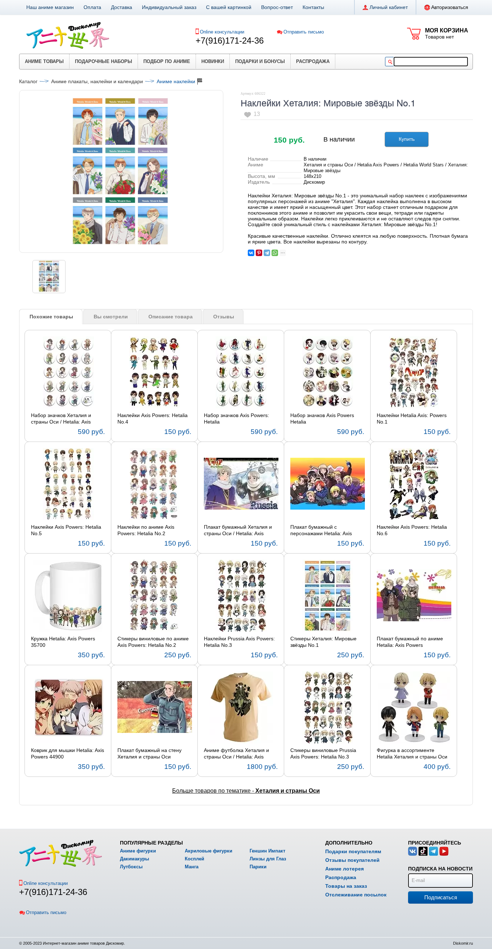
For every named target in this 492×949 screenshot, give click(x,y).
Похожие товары (51, 316)
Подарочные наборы (103, 61)
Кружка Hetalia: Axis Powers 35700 (63, 642)
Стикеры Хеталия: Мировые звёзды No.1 (323, 642)
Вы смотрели (111, 316)
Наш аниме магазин (50, 7)
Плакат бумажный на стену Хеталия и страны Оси (149, 753)
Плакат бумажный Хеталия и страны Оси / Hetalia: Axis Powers (238, 530)
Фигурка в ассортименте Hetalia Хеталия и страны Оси (412, 753)
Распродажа (313, 61)
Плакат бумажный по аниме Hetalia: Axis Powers (410, 642)
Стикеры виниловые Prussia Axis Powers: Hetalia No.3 (323, 753)
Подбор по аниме (166, 61)
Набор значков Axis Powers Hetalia (322, 418)
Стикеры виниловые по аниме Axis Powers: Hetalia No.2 (153, 642)
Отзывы (223, 316)
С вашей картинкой (228, 7)
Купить (407, 139)
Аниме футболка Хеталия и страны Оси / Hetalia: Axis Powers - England (236, 753)
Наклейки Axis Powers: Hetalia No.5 (66, 530)
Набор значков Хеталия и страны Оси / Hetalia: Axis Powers (61, 418)
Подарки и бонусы (260, 61)
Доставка (121, 7)
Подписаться (440, 897)
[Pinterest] (259, 253)
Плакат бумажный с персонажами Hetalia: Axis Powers (321, 530)
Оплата (92, 7)
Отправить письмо (303, 32)
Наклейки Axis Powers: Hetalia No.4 (152, 418)
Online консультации (222, 32)
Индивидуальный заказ (169, 7)
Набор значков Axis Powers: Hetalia (236, 418)
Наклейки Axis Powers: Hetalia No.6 (412, 530)
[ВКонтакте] (251, 253)
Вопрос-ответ (277, 7)
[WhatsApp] (275, 253)
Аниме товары (44, 61)
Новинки (212, 61)
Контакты (313, 7)
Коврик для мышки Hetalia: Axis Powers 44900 (67, 753)
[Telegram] (267, 253)
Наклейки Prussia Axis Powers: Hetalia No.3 (239, 642)
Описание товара (170, 316)
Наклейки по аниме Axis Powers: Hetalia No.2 (145, 530)
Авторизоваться (449, 7)
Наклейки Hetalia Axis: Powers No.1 (412, 418)
